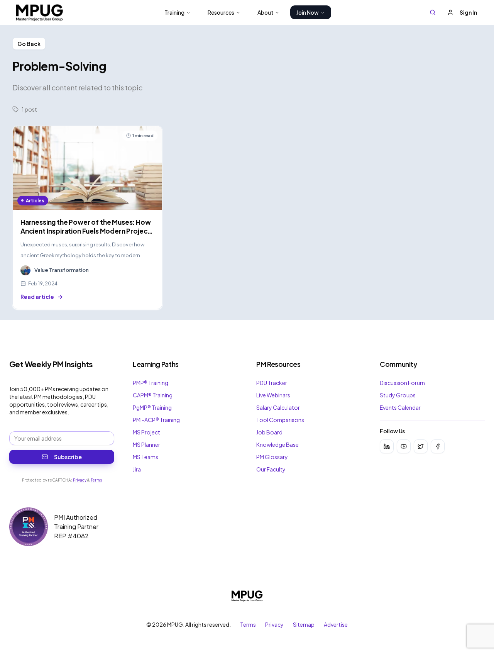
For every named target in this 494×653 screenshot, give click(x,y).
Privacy (79, 480)
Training (174, 12)
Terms (96, 480)
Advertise (336, 624)
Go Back (29, 43)
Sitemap (304, 624)
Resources (221, 12)
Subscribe (68, 456)
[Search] (433, 12)
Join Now (307, 12)
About (265, 12)
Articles (35, 201)
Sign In (468, 12)
